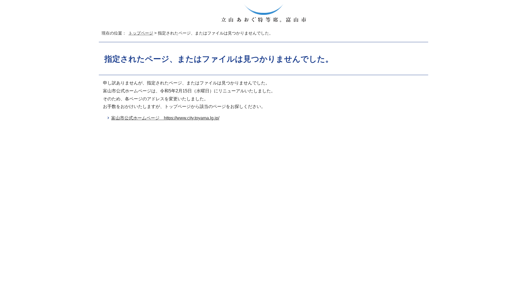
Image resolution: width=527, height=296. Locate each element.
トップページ (140, 33)
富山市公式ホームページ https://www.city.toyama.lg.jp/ (165, 118)
